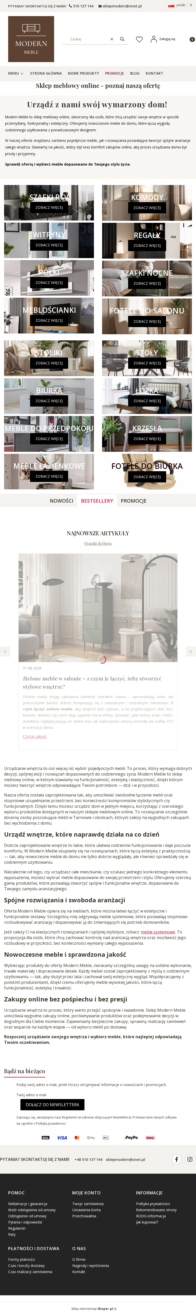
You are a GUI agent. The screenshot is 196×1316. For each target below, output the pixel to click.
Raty (12, 1234)
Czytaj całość (35, 736)
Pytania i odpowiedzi (25, 1222)
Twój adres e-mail (31, 1094)
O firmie (78, 1259)
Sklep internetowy (92, 1309)
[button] (122, 38)
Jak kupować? (147, 1222)
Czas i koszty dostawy (26, 1265)
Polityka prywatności (153, 1203)
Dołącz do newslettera (52, 1104)
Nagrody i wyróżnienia (90, 1265)
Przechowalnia (84, 1216)
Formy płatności (21, 1259)
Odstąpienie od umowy (27, 1216)
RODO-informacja (151, 1216)
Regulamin (17, 1228)
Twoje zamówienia (88, 1203)
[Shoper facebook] (176, 1159)
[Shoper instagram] (190, 1159)
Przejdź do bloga (98, 543)
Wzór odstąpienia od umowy (32, 1209)
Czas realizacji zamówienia (30, 1271)
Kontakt (78, 1271)
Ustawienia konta (86, 1209)
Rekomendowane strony (156, 1209)
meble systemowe (158, 932)
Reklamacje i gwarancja (27, 1203)
